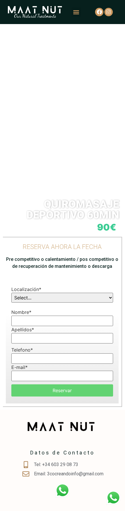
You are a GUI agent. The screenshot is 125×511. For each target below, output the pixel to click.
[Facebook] (99, 12)
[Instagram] (108, 12)
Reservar (62, 390)
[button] (76, 12)
